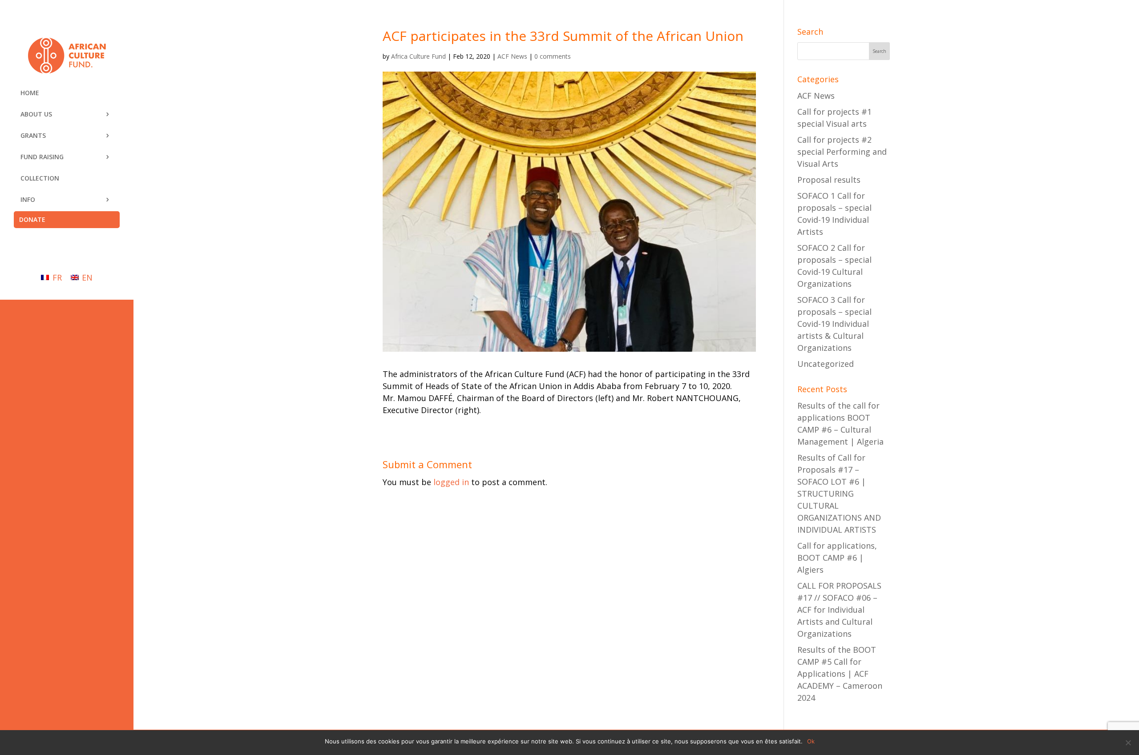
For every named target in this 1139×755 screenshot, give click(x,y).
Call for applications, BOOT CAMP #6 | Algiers (837, 557)
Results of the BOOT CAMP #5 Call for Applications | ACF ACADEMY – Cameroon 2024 (839, 673)
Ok (811, 741)
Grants (33, 135)
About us (36, 114)
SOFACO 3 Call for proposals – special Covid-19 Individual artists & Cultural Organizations (834, 323)
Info (27, 199)
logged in (451, 482)
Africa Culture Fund (418, 56)
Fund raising (42, 157)
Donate (32, 219)
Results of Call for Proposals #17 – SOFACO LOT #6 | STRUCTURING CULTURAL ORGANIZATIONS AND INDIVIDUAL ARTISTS (839, 493)
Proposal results (828, 179)
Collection (39, 178)
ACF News (512, 56)
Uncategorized (825, 363)
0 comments (552, 56)
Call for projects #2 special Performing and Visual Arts (842, 151)
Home (29, 92)
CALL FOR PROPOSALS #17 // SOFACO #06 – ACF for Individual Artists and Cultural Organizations (839, 609)
